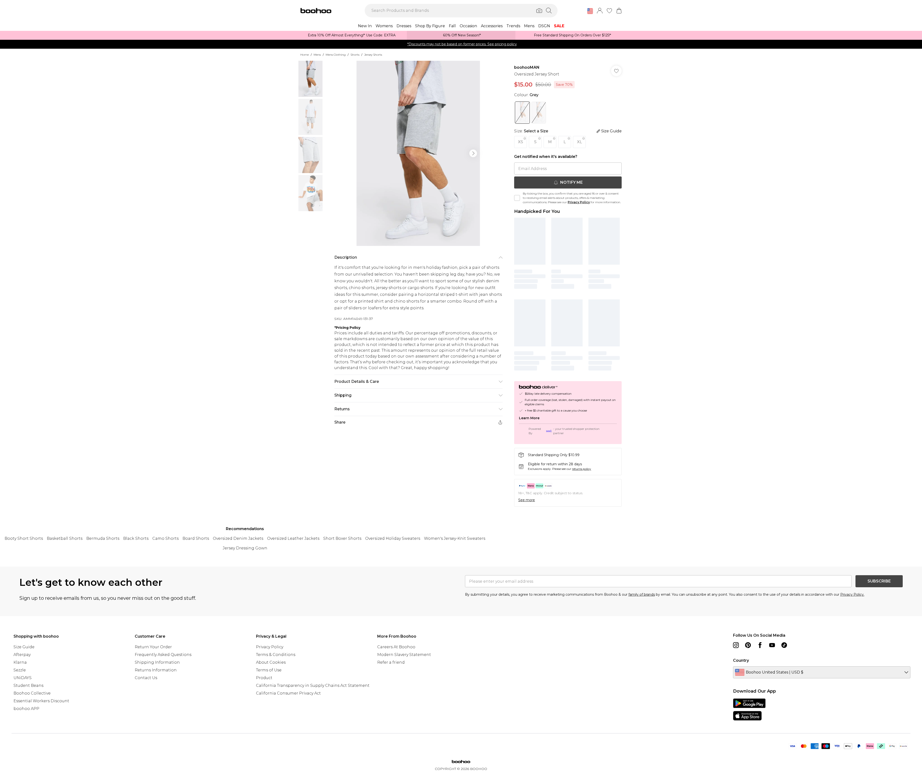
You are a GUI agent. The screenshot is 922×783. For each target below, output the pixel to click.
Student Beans (28, 685)
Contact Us (146, 677)
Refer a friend (391, 662)
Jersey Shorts (373, 54)
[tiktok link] (784, 645)
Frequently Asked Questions (163, 654)
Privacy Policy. (852, 594)
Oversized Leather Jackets (293, 538)
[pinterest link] (748, 645)
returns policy (581, 469)
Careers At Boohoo (396, 647)
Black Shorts (135, 538)
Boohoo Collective (32, 693)
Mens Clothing (336, 54)
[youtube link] (772, 645)
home (304, 54)
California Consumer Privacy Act (288, 693)
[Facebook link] (760, 645)
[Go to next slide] (473, 153)
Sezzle (19, 670)
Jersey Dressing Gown (245, 548)
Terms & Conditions (275, 654)
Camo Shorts (165, 538)
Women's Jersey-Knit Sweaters (454, 538)
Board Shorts (195, 538)
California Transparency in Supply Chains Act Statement (313, 685)
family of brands (641, 594)
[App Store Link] (749, 709)
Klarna (20, 662)
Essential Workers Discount (41, 701)
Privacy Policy (579, 202)
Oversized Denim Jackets (238, 538)
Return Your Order (153, 647)
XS (520, 142)
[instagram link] (736, 645)
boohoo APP (26, 708)
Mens (317, 54)
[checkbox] (517, 198)
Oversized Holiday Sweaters (392, 538)
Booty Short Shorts (24, 538)
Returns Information (156, 670)
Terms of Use (269, 670)
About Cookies (271, 662)
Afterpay (22, 654)
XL (579, 142)
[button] (590, 11)
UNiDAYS (22, 677)
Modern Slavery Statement (404, 654)
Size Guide (23, 647)
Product (264, 677)
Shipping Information (157, 662)
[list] (418, 153)
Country (741, 660)
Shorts (354, 54)
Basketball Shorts (64, 538)
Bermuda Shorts (102, 538)
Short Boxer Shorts (342, 538)
